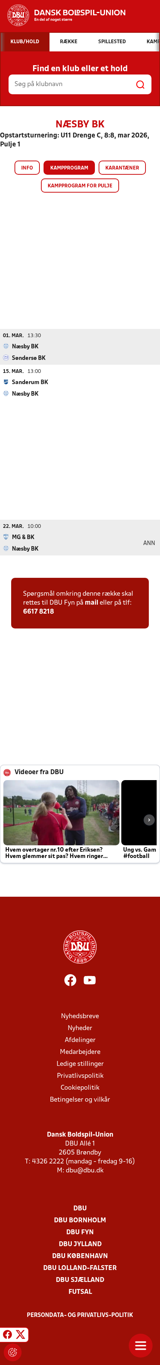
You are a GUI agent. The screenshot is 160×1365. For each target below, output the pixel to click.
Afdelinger (80, 1040)
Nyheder (80, 1028)
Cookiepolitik (80, 1088)
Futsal (80, 1292)
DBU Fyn (80, 1232)
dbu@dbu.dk (84, 1171)
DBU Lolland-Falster (80, 1268)
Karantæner (122, 168)
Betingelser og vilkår (80, 1100)
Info (27, 168)
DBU (80, 1209)
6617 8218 (38, 612)
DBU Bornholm (80, 1220)
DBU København (80, 1256)
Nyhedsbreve (80, 1016)
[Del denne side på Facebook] (7, 1336)
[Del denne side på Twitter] (20, 1336)
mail (91, 603)
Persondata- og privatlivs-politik (80, 1315)
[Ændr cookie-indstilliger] (13, 1352)
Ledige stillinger (80, 1064)
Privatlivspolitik (80, 1076)
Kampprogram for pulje (80, 186)
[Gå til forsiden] (62, 15)
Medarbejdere (80, 1052)
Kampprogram (69, 168)
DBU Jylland (80, 1244)
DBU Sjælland (80, 1280)
